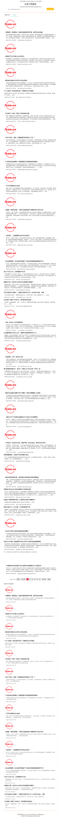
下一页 (44, 579)
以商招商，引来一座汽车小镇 (14, 357)
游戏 (35, 6)
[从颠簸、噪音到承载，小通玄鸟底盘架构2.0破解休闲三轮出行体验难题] (10, 201)
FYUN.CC (26, 814)
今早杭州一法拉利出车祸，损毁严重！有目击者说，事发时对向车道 (25, 443)
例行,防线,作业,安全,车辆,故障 (24, 88)
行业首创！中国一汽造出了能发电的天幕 (17, 113)
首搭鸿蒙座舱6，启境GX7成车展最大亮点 (16, 455)
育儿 (40, 6)
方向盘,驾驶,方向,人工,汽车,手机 (23, 297)
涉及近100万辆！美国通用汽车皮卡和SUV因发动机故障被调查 (22, 541)
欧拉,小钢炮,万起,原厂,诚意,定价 (23, 97)
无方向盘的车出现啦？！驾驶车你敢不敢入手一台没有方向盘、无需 (24, 292)
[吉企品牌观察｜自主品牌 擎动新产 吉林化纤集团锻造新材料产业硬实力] (10, 253)
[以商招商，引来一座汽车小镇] (10, 348)
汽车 (37, 1)
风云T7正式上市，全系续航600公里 (14, 272)
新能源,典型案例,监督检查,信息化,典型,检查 (27, 169)
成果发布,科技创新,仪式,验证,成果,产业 (26, 573)
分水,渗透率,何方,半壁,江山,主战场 (24, 376)
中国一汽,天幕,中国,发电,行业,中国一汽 (26, 121)
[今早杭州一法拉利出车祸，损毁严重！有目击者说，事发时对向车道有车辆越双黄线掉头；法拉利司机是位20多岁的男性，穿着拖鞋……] (10, 434)
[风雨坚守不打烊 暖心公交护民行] (10, 48)
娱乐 (24, 6)
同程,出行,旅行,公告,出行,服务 (23, 497)
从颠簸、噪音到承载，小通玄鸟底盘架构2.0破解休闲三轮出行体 (24, 210)
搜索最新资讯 (50, 9)
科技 (32, 6)
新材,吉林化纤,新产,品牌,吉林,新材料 (26, 269)
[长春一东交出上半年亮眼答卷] (10, 314)
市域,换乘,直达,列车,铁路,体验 (24, 40)
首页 (18, 579)
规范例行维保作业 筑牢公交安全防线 (16, 80)
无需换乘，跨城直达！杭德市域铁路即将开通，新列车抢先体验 (24, 32)
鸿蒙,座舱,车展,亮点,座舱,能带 (23, 461)
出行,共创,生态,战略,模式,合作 (24, 426)
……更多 (52, 38)
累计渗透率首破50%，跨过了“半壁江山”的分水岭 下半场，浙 (22, 369)
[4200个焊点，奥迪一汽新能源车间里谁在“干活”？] (10, 129)
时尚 (29, 1)
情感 (32, 1)
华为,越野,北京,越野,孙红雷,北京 (23, 340)
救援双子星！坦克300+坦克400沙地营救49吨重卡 (18, 282)
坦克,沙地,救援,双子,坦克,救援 (23, 290)
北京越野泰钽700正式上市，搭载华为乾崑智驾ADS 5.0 (20, 333)
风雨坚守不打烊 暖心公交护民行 (14, 56)
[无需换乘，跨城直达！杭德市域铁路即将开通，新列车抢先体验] (10, 24)
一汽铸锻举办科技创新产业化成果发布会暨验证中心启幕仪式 (23, 566)
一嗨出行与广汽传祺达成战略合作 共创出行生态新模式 (21, 417)
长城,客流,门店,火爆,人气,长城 (23, 515)
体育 (21, 6)
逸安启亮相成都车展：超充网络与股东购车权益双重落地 (22, 477)
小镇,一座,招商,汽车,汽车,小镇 (24, 366)
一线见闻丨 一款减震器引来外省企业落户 (17, 235)
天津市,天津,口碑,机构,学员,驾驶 (24, 539)
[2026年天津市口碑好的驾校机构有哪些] (10, 523)
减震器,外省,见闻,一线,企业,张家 (24, 245)
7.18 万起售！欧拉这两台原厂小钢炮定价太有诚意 (18, 91)
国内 (21, 1)
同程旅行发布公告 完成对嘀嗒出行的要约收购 (17, 489)
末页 (49, 579)
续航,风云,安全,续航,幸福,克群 (23, 279)
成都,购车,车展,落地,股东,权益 (24, 486)
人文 (35, 1)
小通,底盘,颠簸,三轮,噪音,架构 (24, 219)
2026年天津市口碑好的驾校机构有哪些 (16, 531)
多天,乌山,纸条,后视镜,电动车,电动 (24, 306)
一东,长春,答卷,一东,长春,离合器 (24, 330)
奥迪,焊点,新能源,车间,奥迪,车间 (24, 145)
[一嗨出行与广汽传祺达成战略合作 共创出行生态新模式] (10, 409)
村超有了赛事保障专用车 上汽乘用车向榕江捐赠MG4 (19, 500)
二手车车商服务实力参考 (12, 186)
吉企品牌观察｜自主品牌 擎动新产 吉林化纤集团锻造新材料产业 (24, 261)
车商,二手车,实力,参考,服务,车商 (24, 193)
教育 (37, 6)
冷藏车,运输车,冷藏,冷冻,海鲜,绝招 (25, 401)
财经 (27, 6)
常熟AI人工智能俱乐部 (38, 814)
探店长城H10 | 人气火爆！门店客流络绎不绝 (17, 507)
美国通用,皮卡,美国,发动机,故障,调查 (24, 549)
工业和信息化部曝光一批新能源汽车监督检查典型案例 (21, 161)
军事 (29, 6)
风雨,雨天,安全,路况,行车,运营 (24, 64)
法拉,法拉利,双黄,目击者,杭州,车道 (25, 452)
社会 (27, 1)
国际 (24, 1)
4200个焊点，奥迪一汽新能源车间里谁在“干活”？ (20, 137)
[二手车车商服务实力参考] (10, 177)
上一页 (23, 579)
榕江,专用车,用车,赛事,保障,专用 (23, 504)
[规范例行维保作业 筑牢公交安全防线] (10, 72)
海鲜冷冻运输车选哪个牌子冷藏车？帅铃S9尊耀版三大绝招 (22, 393)
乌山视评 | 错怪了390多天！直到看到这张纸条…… (19, 300)
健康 (40, 1)
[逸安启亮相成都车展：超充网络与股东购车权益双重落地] (10, 469)
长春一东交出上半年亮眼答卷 (14, 322)
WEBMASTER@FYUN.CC (34, 816)
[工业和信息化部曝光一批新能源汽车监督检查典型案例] (10, 153)
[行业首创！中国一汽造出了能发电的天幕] (10, 105)
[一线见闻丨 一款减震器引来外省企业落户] (10, 227)
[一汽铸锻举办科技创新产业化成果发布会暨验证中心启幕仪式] (20, 552)
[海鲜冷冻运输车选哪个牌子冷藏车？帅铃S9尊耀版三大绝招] (10, 385)
